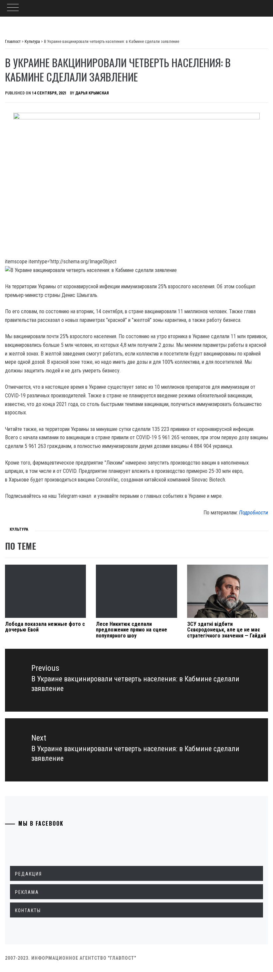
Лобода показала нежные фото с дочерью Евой (45, 627)
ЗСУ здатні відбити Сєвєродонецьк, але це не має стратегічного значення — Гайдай (226, 630)
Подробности (253, 512)
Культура (19, 529)
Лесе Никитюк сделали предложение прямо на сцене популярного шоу (131, 630)
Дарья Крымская (92, 93)
